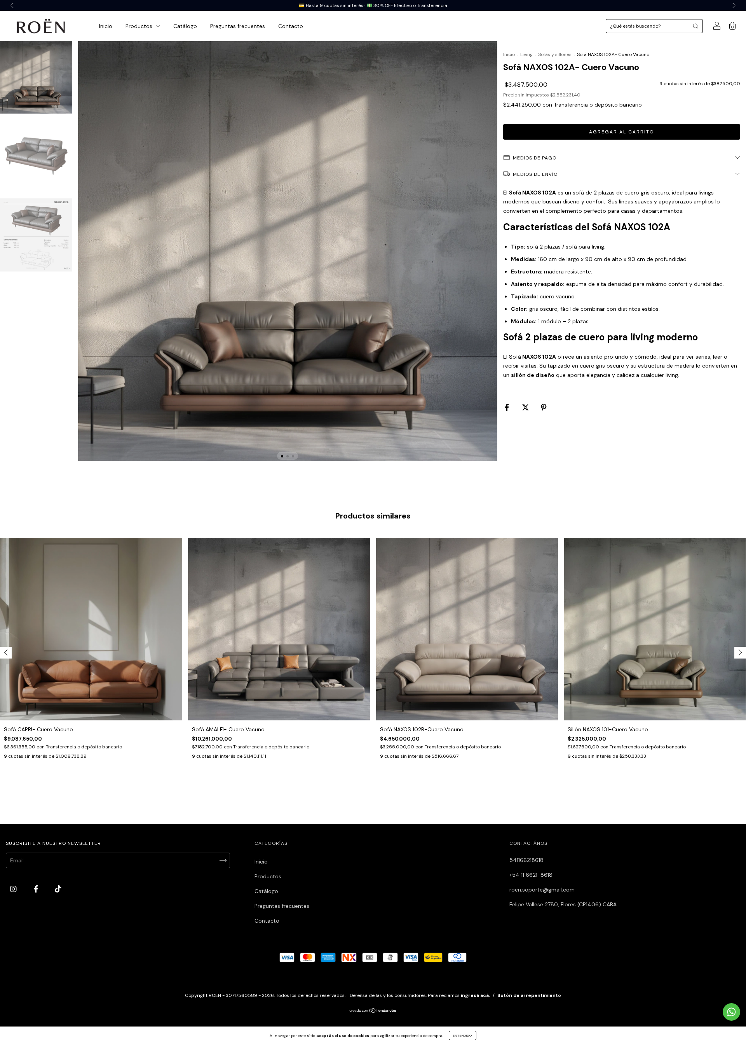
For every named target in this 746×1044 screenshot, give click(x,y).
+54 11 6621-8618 (531, 874)
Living (526, 54)
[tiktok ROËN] (58, 888)
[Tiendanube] (373, 1011)
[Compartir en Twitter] (526, 407)
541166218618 (526, 860)
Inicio (105, 26)
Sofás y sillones (555, 54)
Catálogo (185, 26)
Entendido (462, 1035)
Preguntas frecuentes (237, 26)
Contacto (290, 26)
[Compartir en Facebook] (507, 407)
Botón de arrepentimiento (529, 995)
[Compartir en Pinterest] (543, 407)
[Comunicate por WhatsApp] (731, 1012)
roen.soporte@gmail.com (542, 889)
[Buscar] (695, 26)
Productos (139, 26)
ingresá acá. (475, 995)
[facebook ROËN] (36, 888)
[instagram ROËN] (14, 888)
